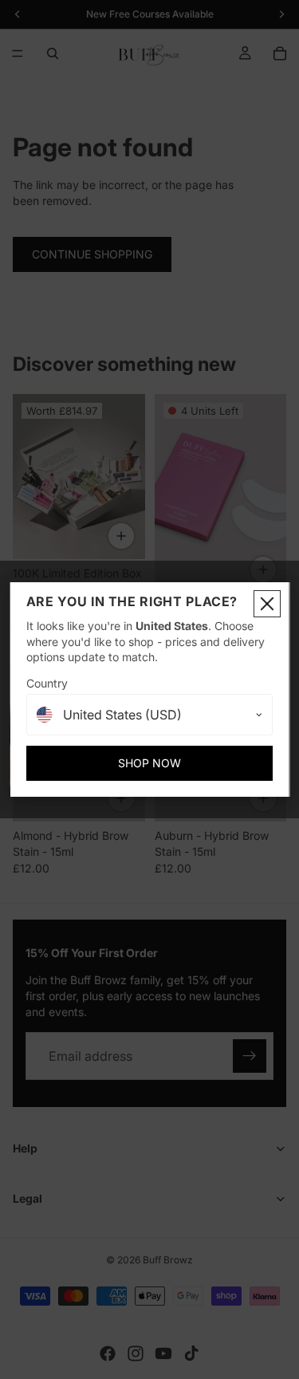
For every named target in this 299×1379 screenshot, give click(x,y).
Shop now (149, 763)
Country (47, 683)
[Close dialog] (267, 604)
